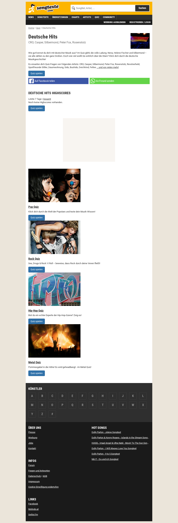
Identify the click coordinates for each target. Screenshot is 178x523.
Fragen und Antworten (39, 470)
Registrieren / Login (140, 22)
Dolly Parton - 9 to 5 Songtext (106, 453)
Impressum (34, 481)
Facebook (33, 503)
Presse (31, 432)
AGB (45, 476)
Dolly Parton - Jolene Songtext (106, 432)
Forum (31, 465)
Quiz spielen (37, 73)
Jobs (30, 443)
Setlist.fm (33, 514)
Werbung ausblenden (115, 22)
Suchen (142, 8)
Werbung (32, 437)
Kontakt (32, 448)
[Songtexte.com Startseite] (44, 8)
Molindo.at (33, 509)
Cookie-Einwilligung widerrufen (43, 487)
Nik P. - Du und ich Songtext (105, 459)
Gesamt (47, 99)
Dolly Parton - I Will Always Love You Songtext (114, 448)
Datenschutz (34, 476)
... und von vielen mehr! (108, 67)
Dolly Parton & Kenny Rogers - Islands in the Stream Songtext (121, 437)
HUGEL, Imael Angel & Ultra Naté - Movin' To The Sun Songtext (122, 443)
